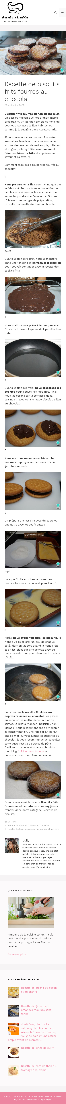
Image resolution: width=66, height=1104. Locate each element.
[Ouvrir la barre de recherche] (55, 12)
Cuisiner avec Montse (31, 751)
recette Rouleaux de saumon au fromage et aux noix (33, 829)
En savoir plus (17, 954)
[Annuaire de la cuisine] (15, 12)
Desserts (12, 822)
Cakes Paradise (45, 1097)
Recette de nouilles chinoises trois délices (28, 825)
